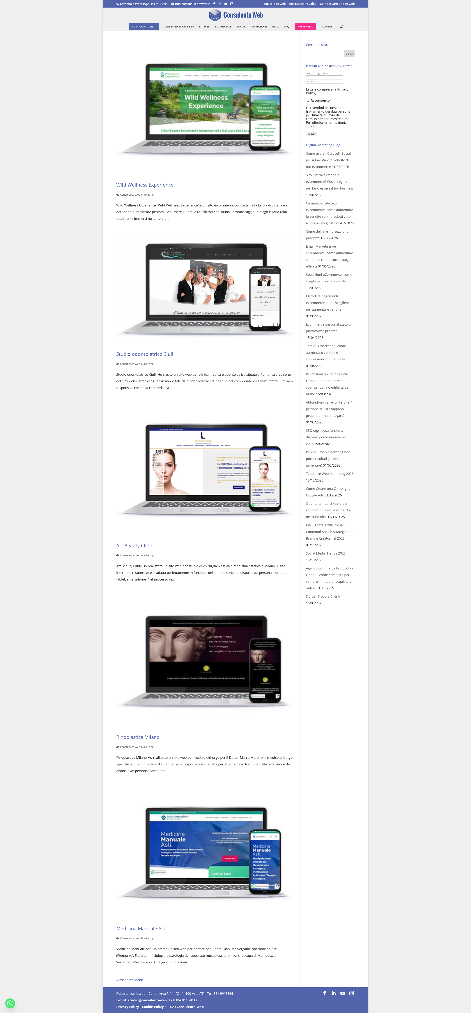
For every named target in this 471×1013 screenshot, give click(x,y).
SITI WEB (204, 26)
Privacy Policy (127, 1007)
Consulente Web (190, 1007)
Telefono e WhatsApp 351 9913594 (144, 4)
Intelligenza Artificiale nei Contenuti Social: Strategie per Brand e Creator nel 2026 (329, 532)
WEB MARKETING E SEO (179, 26)
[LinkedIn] (220, 3)
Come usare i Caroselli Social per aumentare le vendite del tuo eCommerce (328, 160)
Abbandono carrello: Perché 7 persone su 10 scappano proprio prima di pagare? (329, 409)
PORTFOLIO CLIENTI (144, 26)
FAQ (286, 26)
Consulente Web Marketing (137, 194)
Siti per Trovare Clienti (323, 596)
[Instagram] (231, 3)
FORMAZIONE (259, 26)
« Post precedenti (129, 980)
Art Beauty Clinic (134, 545)
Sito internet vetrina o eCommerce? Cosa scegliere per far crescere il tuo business (330, 181)
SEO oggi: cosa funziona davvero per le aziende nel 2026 (326, 437)
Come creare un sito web (337, 4)
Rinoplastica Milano (138, 737)
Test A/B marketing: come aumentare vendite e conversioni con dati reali (326, 352)
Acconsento (320, 100)
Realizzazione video (302, 4)
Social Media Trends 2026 (326, 553)
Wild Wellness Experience (144, 184)
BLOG (275, 26)
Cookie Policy (153, 1007)
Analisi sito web (275, 4)
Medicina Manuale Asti (141, 928)
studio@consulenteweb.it (149, 1000)
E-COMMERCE (223, 26)
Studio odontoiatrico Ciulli (145, 354)
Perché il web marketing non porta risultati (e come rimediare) (328, 459)
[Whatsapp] (10, 1003)
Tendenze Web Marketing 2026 (329, 473)
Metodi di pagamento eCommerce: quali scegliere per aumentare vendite (327, 303)
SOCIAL (241, 26)
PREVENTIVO (306, 26)
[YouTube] (225, 3)
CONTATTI (328, 26)
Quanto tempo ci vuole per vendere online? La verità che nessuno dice (328, 510)
